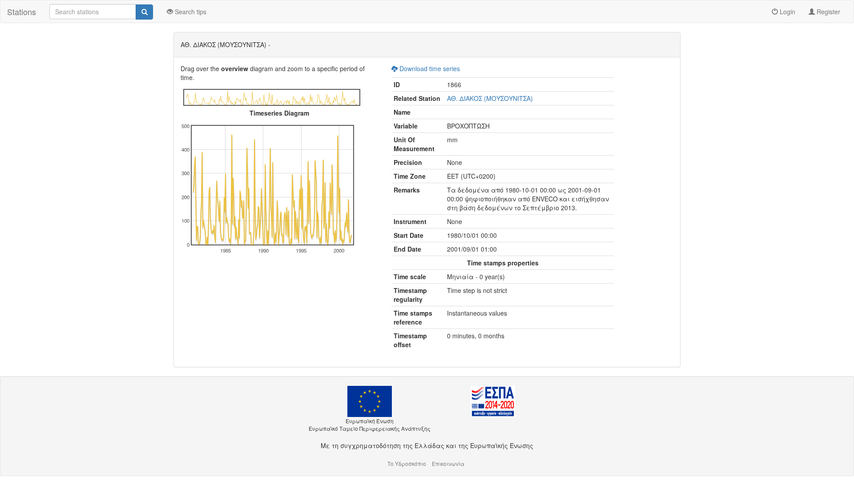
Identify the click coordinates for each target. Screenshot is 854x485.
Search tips (189, 11)
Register (827, 11)
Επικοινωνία (448, 463)
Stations (21, 11)
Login (786, 11)
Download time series (429, 68)
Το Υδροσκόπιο (406, 463)
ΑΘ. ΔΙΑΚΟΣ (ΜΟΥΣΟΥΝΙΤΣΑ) (490, 98)
